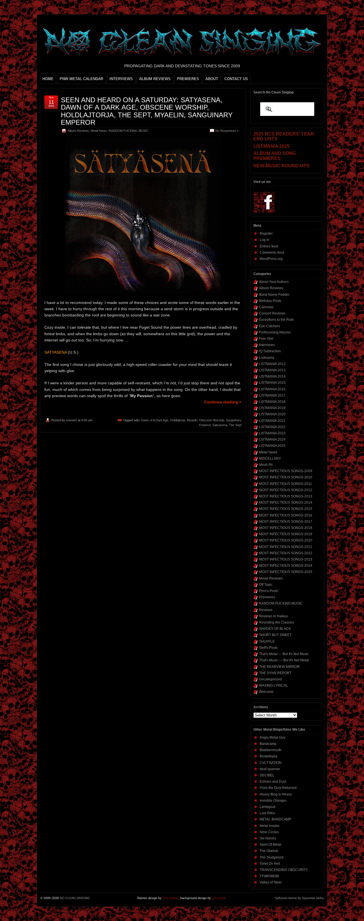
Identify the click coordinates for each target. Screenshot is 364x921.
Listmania (266, 358)
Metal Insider (270, 826)
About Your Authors (274, 282)
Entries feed (269, 246)
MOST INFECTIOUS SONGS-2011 (285, 484)
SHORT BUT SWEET (275, 635)
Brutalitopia (268, 756)
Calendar (266, 307)
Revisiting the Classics (276, 622)
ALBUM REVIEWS (155, 79)
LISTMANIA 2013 (272, 370)
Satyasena (219, 425)
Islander (71, 420)
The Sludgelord (272, 857)
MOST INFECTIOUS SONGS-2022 (285, 553)
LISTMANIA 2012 (272, 364)
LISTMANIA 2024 (272, 439)
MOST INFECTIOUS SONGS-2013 (285, 496)
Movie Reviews (271, 578)
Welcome (266, 692)
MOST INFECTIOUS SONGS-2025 (285, 572)
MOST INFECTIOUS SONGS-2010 (285, 477)
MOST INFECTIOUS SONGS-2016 (285, 515)
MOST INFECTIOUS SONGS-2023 (285, 559)
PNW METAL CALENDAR (81, 79)
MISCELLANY (270, 459)
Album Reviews (78, 130)
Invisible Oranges (273, 801)
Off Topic (265, 585)
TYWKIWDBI (269, 876)
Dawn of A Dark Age (154, 420)
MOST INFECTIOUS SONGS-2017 (285, 522)
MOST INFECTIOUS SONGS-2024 (285, 566)
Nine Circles (269, 832)
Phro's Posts (268, 591)
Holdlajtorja (177, 420)
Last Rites (267, 813)
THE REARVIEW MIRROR (279, 667)
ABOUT (211, 79)
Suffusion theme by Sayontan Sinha (299, 898)
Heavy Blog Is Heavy (276, 794)
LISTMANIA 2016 (272, 389)
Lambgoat (267, 807)
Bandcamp (268, 744)
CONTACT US (236, 79)
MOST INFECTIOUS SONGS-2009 (285, 471)
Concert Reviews (272, 313)
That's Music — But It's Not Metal (284, 660)
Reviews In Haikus (273, 616)
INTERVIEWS (121, 79)
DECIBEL (267, 775)
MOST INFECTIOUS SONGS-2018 (285, 528)
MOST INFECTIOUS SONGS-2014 (285, 503)
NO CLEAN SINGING (75, 898)
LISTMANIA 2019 (272, 408)
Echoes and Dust (273, 782)
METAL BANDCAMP (275, 819)
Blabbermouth (271, 750)
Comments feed (272, 253)
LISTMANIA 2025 (272, 446)
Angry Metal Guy (272, 737)
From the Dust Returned (278, 788)
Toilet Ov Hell (270, 864)
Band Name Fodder (274, 295)
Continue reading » (222, 402)
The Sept (235, 425)
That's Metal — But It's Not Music (284, 654)
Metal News (99, 130)
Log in (264, 240)
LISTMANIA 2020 (272, 414)
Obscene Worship (211, 420)
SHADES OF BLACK (275, 629)
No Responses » (227, 130)
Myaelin (192, 420)
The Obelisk (269, 851)
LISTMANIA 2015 (272, 383)
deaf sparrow (270, 769)
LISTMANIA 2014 (272, 376)
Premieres (267, 597)
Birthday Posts (270, 301)
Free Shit (266, 339)
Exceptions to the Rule (276, 320)
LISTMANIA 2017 (272, 395)
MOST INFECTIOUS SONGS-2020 (285, 540)
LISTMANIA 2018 (272, 402)
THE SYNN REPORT (275, 673)
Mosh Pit (265, 465)
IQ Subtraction (270, 351)
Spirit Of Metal (270, 845)
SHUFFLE (267, 641)
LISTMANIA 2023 (272, 433)
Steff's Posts (268, 648)
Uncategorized (270, 679)
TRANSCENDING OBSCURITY (284, 870)
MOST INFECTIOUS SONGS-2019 (285, 534)
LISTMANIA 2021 (272, 421)
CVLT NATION (271, 763)
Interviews (267, 345)
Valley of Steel (271, 882)
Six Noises (268, 838)
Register (266, 234)
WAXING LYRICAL (273, 685)
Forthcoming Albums (275, 332)
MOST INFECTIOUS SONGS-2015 (285, 509)
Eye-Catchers (269, 326)
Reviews (265, 610)
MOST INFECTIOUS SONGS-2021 (285, 547)
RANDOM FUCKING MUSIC (128, 130)
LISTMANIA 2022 (272, 427)
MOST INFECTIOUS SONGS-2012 (285, 490)
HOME (47, 79)
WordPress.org (271, 259)
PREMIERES (188, 79)
